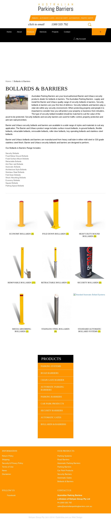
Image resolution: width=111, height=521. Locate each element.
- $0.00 (98, 33)
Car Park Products (52, 403)
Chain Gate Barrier (52, 380)
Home (9, 32)
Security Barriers (52, 410)
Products (30, 32)
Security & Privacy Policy (12, 463)
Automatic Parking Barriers (52, 388)
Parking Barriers (51, 397)
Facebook (17, 18)
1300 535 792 (59, 24)
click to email (36, 24)
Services (43, 32)
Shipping (5, 459)
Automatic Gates (51, 417)
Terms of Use (7, 467)
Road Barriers (49, 373)
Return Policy (7, 456)
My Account (81, 39)
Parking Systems (51, 366)
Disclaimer (6, 474)
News (4, 470)
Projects (55, 32)
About (19, 32)
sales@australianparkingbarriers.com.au (74, 506)
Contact (67, 32)
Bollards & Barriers (53, 424)
